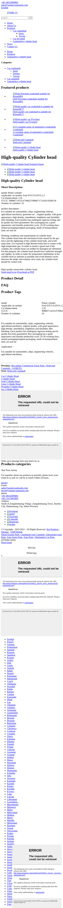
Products (11, 28)
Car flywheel (19, 38)
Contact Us (12, 46)
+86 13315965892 (9, 498)
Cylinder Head (8, 379)
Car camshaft (13, 79)
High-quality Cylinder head (25, 150)
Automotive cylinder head (25, 41)
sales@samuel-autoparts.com (14, 488)
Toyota (22, 36)
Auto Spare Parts (14, 537)
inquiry (4, 482)
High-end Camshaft (22, 142)
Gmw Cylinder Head (11, 384)
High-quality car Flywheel (25, 122)
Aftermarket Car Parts (44, 537)
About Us (11, 25)
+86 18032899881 (9, 496)
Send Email (6, 542)
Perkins (16, 73)
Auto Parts (28, 537)
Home (10, 23)
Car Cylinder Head (10, 376)
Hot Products (52, 529)
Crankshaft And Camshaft (33, 534)
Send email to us (8, 272)
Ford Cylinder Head (10, 381)
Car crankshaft (19, 31)
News (9, 44)
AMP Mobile (16, 532)
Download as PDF (25, 272)
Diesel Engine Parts (10, 534)
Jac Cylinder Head (9, 389)
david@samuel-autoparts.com (15, 490)
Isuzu (21, 33)
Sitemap (5, 532)
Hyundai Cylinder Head (12, 386)
